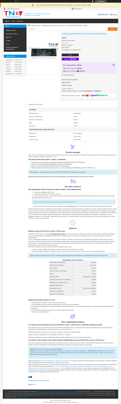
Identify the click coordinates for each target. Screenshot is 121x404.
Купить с (67, 59)
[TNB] (13, 14)
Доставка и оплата (12, 34)
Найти (112, 29)
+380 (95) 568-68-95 (23, 397)
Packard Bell (41, 391)
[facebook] (29, 377)
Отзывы (8, 40)
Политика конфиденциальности (69, 402)
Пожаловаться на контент (53, 402)
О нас (13, 21)
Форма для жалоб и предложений (12, 48)
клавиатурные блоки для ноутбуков (76, 395)
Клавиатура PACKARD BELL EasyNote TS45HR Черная (54, 361)
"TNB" (7, 391)
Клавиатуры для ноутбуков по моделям (53, 25)
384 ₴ (92, 391)
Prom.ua (69, 400)
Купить (70, 55)
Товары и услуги (11, 30)
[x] (31, 377)
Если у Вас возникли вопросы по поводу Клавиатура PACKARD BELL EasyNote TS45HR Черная (80, 366)
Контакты (20, 21)
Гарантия (8, 37)
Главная (7, 21)
